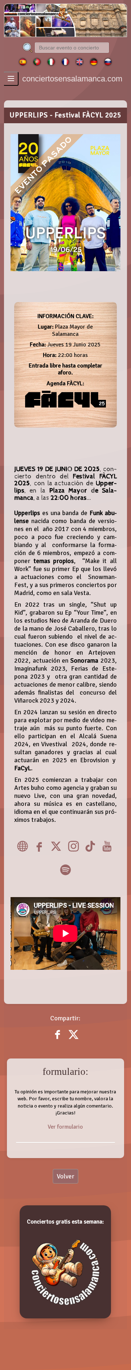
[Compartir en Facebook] (58, 1040)
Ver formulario (65, 1127)
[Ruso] (108, 64)
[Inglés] (79, 64)
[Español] (22, 64)
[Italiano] (51, 64)
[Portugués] (37, 64)
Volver (65, 1176)
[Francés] (65, 64)
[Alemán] (93, 64)
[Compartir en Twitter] (73, 1040)
